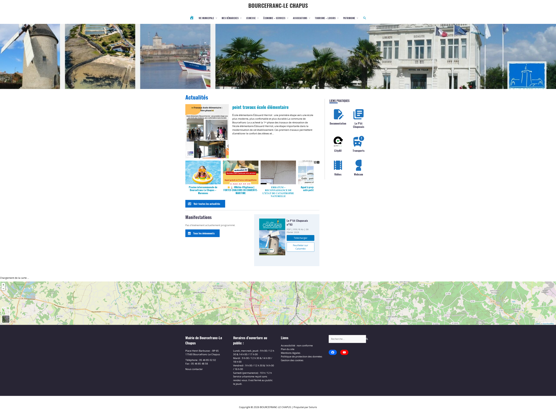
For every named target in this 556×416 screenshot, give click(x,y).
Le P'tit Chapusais (358, 125)
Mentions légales (290, 353)
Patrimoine (349, 18)
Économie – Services (274, 18)
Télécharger (300, 238)
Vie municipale (206, 18)
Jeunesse (251, 18)
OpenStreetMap (548, 323)
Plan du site (287, 349)
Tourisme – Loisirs (325, 18)
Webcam (358, 174)
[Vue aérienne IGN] (5, 319)
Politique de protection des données (301, 356)
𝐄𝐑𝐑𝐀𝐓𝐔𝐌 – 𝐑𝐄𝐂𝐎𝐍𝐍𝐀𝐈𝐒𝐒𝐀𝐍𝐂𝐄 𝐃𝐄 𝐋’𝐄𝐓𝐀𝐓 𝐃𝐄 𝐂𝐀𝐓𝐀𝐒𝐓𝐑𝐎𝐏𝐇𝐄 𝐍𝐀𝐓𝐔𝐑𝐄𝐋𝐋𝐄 (278, 191)
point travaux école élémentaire (260, 107)
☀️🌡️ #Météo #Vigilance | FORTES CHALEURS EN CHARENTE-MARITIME (240, 190)
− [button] (3, 288)
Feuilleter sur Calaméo (300, 247)
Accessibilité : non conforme (297, 345)
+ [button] (3, 284)
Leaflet (537, 323)
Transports (358, 150)
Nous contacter (194, 369)
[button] (365, 18)
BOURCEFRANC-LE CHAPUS (278, 5)
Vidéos (337, 174)
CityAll (338, 150)
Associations (300, 18)
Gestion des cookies (292, 360)
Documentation (338, 123)
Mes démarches (230, 18)
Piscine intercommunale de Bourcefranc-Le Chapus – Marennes (203, 190)
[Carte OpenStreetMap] (5, 311)
